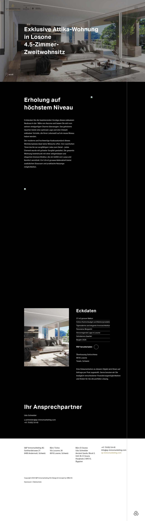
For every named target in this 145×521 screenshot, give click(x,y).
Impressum (28, 482)
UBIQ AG (69, 478)
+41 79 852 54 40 (31, 423)
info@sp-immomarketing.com (113, 450)
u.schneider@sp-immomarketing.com (40, 420)
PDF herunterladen (84, 347)
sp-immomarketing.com (111, 453)
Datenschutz (37, 482)
